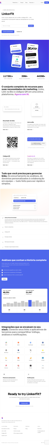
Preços (21, 2)
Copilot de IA (4, 434)
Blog (26, 2)
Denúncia (39, 427)
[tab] (24, 218)
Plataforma (15, 2)
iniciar (46, 2)
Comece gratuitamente (8, 31)
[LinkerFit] (3, 3)
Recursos (31, 2)
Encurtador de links (5, 427)
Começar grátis (24, 402)
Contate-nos (19, 31)
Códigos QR (4, 432)
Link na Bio (4, 429)
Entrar (42, 2)
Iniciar (4, 277)
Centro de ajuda (17, 429)
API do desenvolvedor (18, 432)
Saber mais (5, 129)
